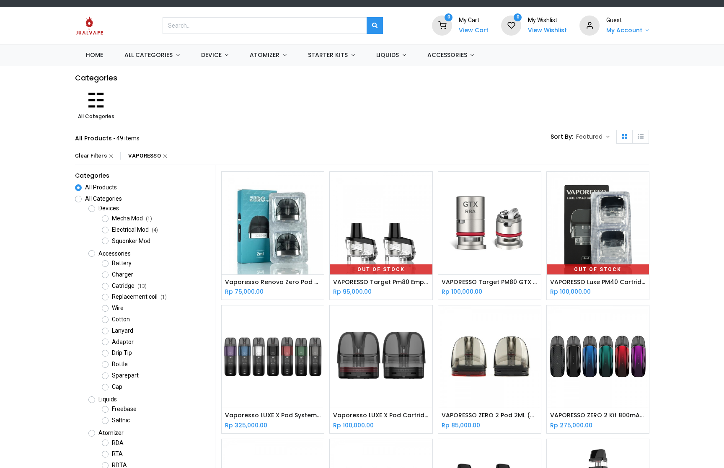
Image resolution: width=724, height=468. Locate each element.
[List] (640, 137)
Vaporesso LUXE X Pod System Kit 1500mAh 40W (273, 415)
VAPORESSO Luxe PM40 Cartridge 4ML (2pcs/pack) (598, 282)
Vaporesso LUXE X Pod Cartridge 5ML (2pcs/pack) (381, 415)
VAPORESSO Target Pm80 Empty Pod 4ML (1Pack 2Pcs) (381, 282)
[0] (442, 25)
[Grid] (624, 137)
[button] (593, 137)
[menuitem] (94, 55)
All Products (101, 187)
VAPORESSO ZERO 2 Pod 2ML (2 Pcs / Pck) (490, 415)
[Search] (375, 25)
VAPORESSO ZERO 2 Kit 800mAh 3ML (598, 415)
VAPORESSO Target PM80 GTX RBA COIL (490, 282)
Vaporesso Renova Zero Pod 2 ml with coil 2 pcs (273, 282)
